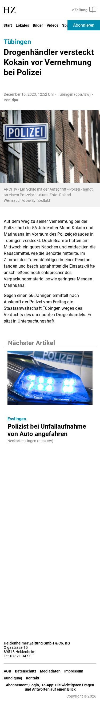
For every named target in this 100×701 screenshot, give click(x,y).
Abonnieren (83, 25)
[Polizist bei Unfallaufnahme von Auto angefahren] (50, 379)
